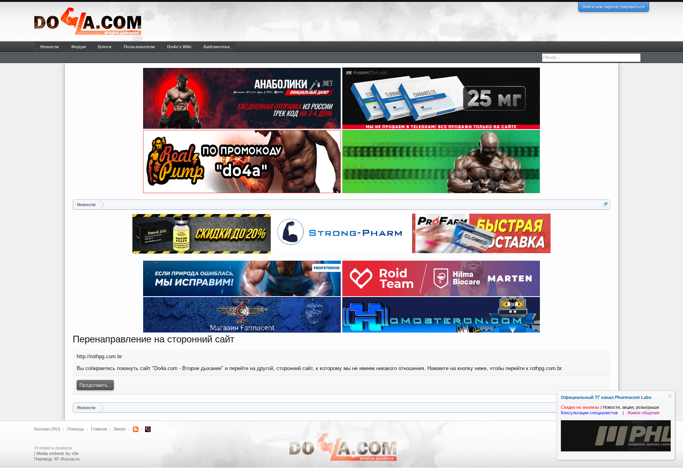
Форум (78, 46)
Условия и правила (53, 447)
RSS (135, 429)
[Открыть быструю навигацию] (605, 204)
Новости (49, 46)
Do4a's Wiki (179, 46)
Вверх (120, 429)
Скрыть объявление (670, 396)
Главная (99, 429)
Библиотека (217, 46)
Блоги (104, 46)
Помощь (75, 429)
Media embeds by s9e (57, 453)
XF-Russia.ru (66, 459)
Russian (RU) (47, 429)
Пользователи (139, 46)
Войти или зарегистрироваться (614, 6)
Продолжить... (95, 385)
